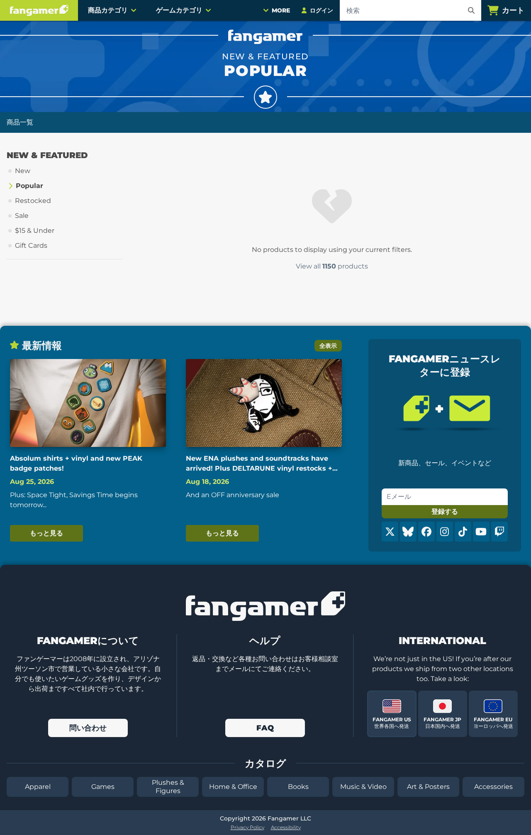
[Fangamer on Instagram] (444, 532)
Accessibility (286, 827)
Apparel (38, 787)
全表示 (328, 345)
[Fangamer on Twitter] (390, 532)
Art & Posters (428, 787)
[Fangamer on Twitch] (499, 532)
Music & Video (363, 787)
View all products (332, 266)
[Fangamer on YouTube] (481, 532)
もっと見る (46, 533)
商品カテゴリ (108, 10)
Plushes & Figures (168, 787)
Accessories (493, 787)
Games (102, 787)
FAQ (265, 727)
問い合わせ (88, 727)
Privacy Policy (247, 827)
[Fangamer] (39, 10)
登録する (444, 511)
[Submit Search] (471, 10)
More (281, 10)
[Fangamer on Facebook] (426, 532)
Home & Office (233, 787)
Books (298, 787)
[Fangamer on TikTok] (463, 532)
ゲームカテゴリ (179, 10)
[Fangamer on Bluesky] (408, 532)
